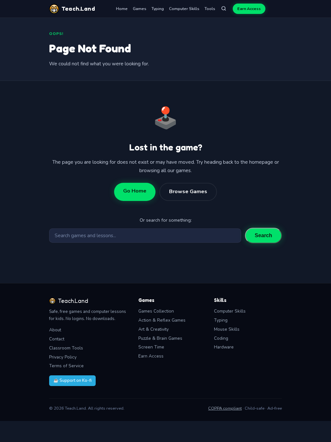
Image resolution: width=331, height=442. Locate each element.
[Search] (224, 9)
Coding (221, 338)
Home (122, 8)
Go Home (134, 190)
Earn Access (249, 8)
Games (139, 8)
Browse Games (188, 191)
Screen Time (151, 347)
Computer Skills (184, 8)
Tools (210, 8)
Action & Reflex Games (162, 320)
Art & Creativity (153, 329)
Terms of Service (66, 366)
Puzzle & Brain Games (160, 338)
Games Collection (156, 311)
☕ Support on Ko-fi (72, 380)
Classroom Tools (66, 348)
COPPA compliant (225, 408)
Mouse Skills (227, 329)
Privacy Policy (63, 357)
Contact (56, 339)
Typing (158, 8)
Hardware (224, 347)
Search (263, 235)
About (55, 330)
